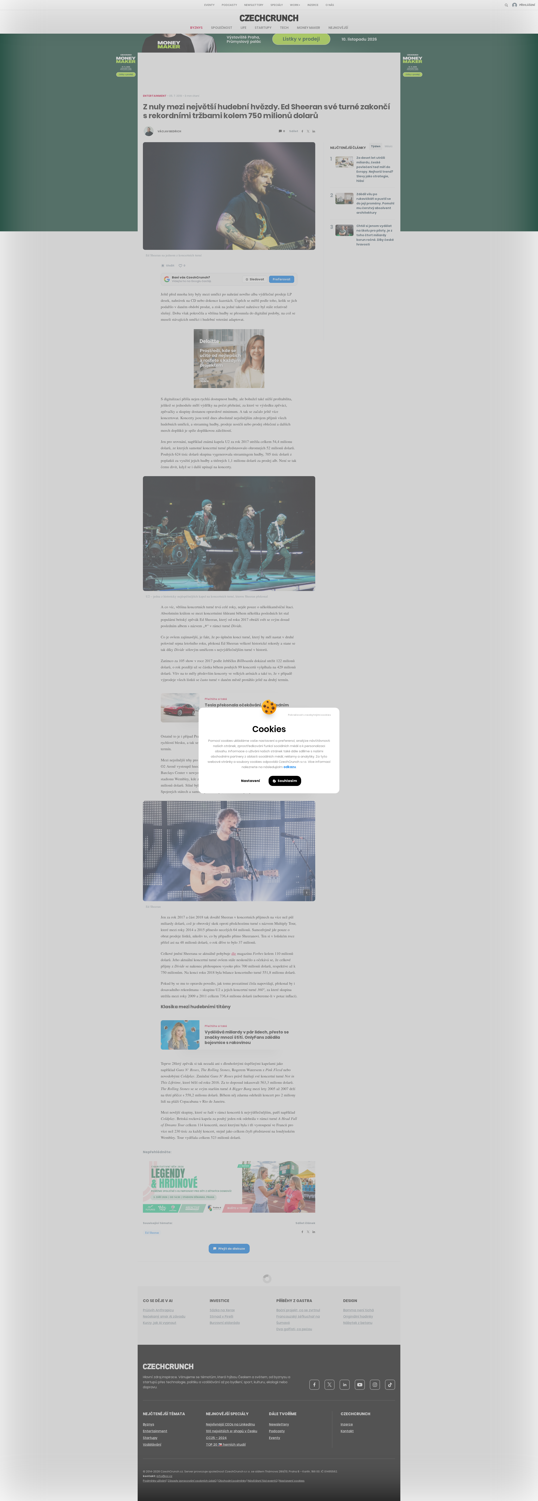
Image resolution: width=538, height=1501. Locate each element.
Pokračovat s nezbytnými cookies (309, 715)
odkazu (290, 767)
